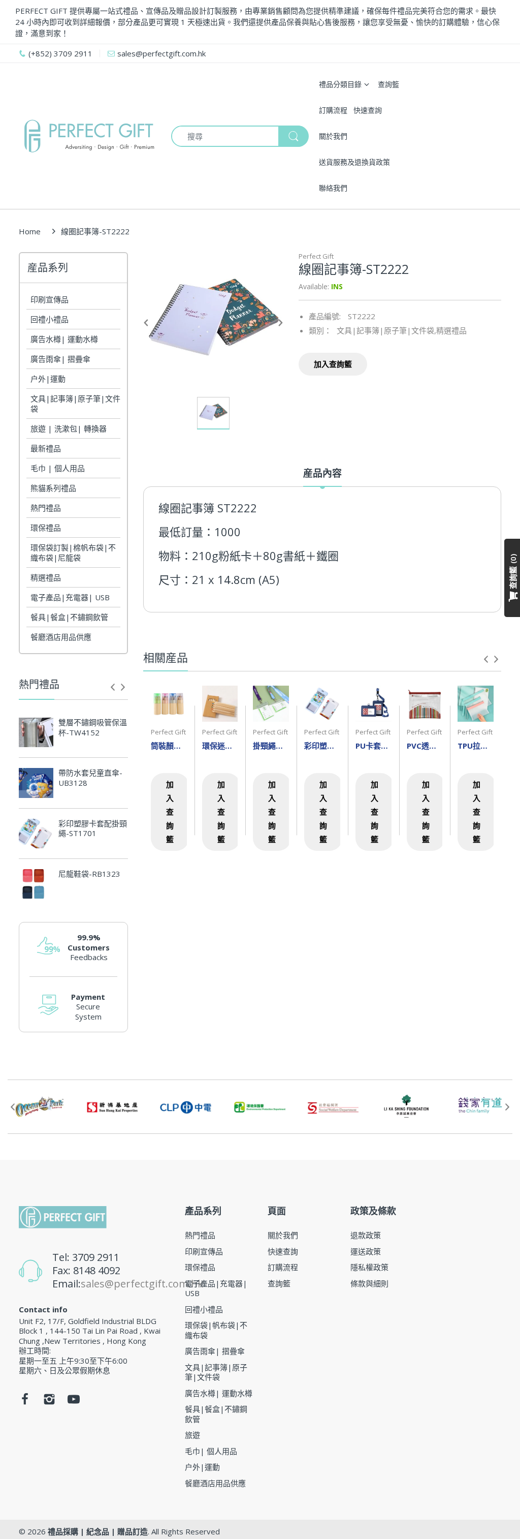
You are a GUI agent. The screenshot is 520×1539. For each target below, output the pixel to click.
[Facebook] (25, 1401)
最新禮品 (45, 448)
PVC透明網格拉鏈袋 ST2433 (425, 746)
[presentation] (113, 687)
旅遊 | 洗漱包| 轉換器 (68, 428)
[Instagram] (49, 1401)
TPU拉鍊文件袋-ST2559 (476, 746)
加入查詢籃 (333, 364)
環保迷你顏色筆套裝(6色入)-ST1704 (220, 746)
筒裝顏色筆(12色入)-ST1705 (169, 746)
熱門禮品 (45, 508)
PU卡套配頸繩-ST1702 (373, 746)
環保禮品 (45, 527)
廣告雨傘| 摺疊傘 (60, 359)
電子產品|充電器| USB (70, 597)
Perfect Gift (316, 256)
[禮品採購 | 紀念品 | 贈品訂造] (87, 136)
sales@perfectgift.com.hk (142, 1283)
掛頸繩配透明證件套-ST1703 (271, 746)
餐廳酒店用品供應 (60, 637)
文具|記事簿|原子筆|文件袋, (386, 330)
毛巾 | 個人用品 (57, 468)
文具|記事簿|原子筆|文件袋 (75, 403)
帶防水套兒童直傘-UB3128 (90, 778)
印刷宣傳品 (49, 299)
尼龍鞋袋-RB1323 (89, 874)
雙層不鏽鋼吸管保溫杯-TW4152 (92, 727)
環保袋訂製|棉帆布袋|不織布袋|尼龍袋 (73, 552)
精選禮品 (45, 577)
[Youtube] (74, 1401)
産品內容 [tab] (322, 473)
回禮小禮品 (49, 319)
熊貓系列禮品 (53, 488)
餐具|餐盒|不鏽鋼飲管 (69, 617)
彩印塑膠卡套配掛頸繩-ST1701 (92, 829)
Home (30, 231)
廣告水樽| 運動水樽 (64, 339)
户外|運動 (48, 379)
